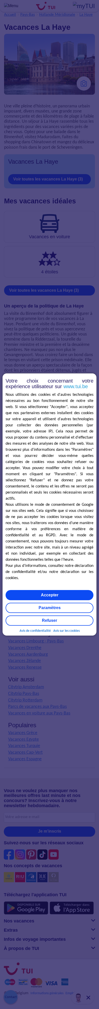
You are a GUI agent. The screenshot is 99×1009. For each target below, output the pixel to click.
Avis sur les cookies (66, 631)
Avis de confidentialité (35, 631)
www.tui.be (75, 386)
